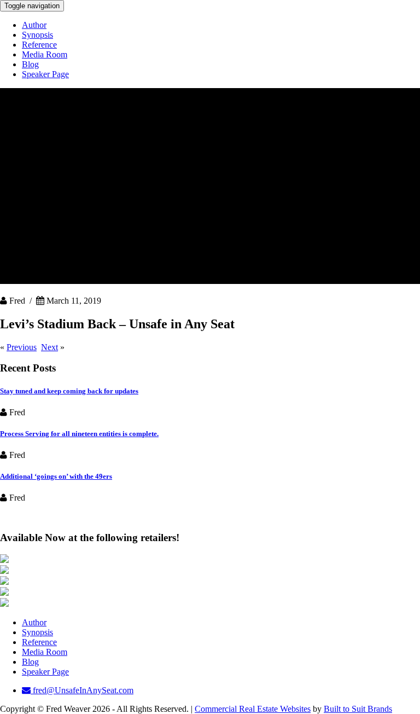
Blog (30, 64)
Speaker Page (45, 74)
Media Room (44, 54)
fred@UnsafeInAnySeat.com (82, 690)
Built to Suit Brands (358, 708)
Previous (22, 347)
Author (34, 25)
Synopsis (37, 34)
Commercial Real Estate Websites (253, 708)
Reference (39, 44)
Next (49, 347)
